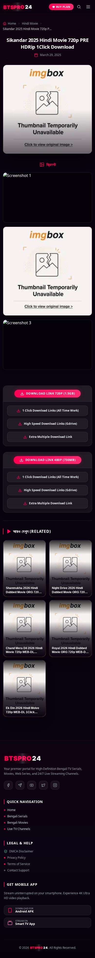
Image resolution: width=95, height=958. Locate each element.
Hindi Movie (30, 23)
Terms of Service (18, 864)
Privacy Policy (16, 858)
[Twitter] (43, 785)
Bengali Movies (17, 823)
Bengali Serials (17, 816)
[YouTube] (31, 785)
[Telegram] (20, 785)
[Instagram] (55, 785)
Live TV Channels (18, 829)
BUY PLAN (63, 7)
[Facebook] (8, 785)
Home (11, 810)
